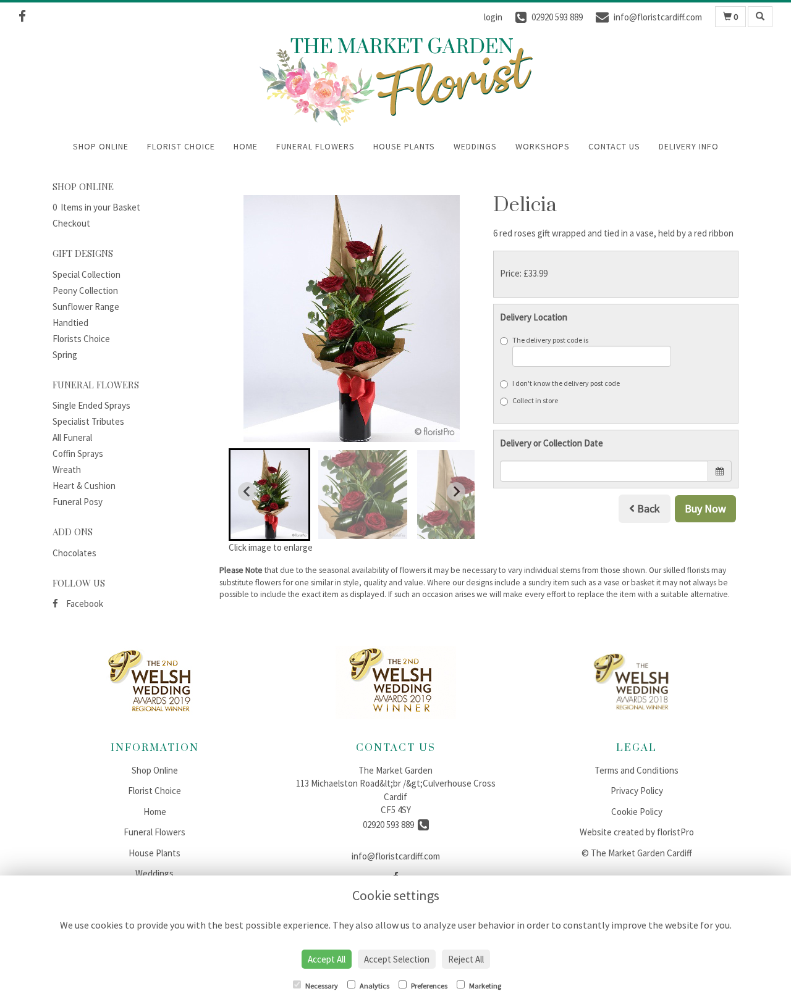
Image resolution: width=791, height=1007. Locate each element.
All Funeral (72, 437)
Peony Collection (85, 290)
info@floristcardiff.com (396, 856)
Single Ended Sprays (91, 405)
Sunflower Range (86, 306)
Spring (65, 355)
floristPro (675, 832)
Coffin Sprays (78, 453)
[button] (269, 494)
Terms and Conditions (636, 770)
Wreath (67, 469)
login (493, 17)
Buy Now (705, 508)
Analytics (373, 985)
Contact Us (614, 146)
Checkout (71, 223)
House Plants (404, 146)
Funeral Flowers (315, 146)
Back (647, 508)
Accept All (326, 959)
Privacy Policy (637, 790)
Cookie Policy (636, 811)
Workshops (542, 146)
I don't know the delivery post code (566, 383)
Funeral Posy (78, 502)
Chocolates (74, 553)
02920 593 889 (390, 824)
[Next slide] (456, 491)
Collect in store (535, 400)
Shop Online (101, 146)
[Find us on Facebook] (26, 16)
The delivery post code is (550, 340)
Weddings (475, 146)
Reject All (466, 959)
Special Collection (87, 274)
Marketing (484, 985)
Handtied (70, 322)
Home (246, 146)
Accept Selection (396, 959)
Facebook (83, 603)
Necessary (321, 985)
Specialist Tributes (88, 421)
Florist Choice (181, 146)
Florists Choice (81, 339)
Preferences (428, 985)
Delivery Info (689, 146)
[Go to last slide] (247, 491)
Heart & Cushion (84, 485)
